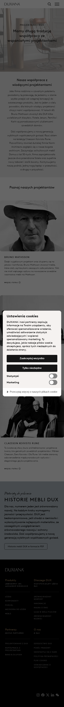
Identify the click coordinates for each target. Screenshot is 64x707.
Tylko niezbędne (32, 368)
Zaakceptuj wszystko (32, 358)
